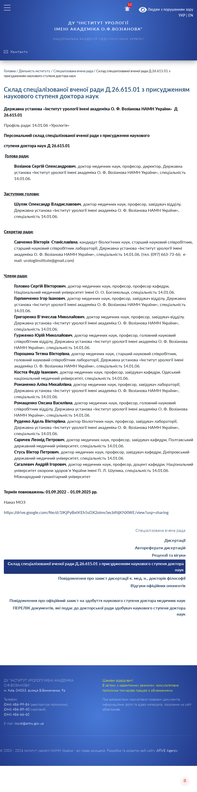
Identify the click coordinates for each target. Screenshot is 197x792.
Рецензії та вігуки (168, 555)
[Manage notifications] (185, 781)
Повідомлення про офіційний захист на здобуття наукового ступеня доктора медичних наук (97, 600)
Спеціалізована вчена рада (73, 71)
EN (190, 15)
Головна (10, 71)
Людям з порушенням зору (170, 9)
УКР (182, 15)
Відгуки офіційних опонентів (158, 585)
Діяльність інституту (34, 71)
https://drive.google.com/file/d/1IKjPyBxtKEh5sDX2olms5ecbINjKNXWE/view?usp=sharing (86, 512)
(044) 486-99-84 (16, 704)
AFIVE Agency (167, 750)
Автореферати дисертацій (160, 547)
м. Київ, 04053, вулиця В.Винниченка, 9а (34, 690)
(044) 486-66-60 (16, 714)
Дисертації (174, 540)
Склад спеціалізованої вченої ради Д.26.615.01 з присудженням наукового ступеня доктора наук (96, 566)
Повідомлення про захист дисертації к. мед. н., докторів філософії (121, 578)
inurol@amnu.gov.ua (29, 723)
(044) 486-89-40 (16, 709)
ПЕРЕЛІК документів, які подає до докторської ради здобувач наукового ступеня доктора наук (99, 610)
